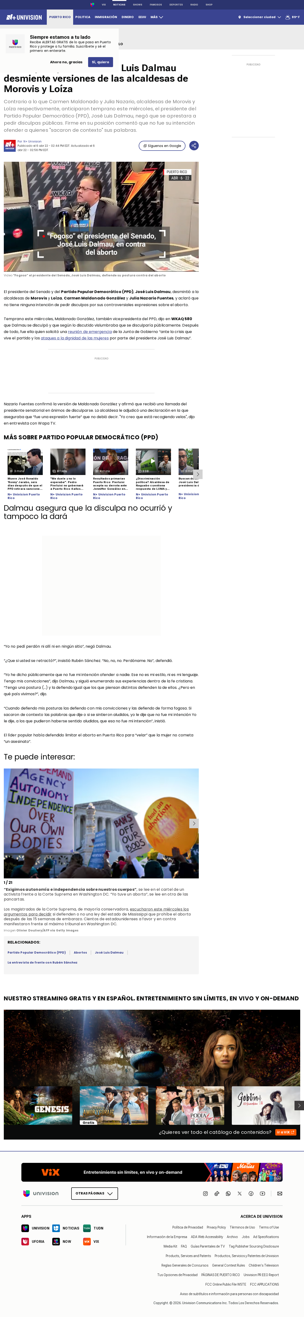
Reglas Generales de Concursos (185, 1265)
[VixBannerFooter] (152, 1172)
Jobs (245, 1237)
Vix (104, 4)
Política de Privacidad (187, 1227)
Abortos (80, 952)
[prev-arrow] (4, 823)
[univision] (23, 17)
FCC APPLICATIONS (264, 1284)
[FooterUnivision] (40, 1193)
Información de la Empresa (167, 1237)
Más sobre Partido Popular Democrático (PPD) (81, 437)
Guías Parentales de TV (208, 1246)
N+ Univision (33, 141)
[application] (101, 217)
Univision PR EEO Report (261, 1275)
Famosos (156, 4)
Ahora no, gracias (66, 62)
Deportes (176, 4)
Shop (209, 4)
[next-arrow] (198, 474)
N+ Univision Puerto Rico (24, 496)
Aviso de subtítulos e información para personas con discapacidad (229, 1294)
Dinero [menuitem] (128, 17)
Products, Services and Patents (188, 1256)
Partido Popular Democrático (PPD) (37, 952)
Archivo (232, 1237)
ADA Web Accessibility (207, 1237)
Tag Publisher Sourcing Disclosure (254, 1246)
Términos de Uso (242, 1227)
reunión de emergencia (90, 331)
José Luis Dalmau (109, 952)
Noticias (119, 4)
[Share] (194, 145)
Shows (137, 4)
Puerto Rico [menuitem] (60, 17)
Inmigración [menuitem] (106, 17)
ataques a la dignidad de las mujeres (75, 338)
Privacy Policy (216, 1227)
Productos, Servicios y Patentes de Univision (247, 1256)
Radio (194, 4)
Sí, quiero (100, 62)
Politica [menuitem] (82, 17)
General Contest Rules (228, 1265)
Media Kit (170, 1246)
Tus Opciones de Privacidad (177, 1275)
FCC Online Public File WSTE (225, 1284)
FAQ (184, 1246)
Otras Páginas (90, 1193)
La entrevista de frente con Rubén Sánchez (42, 962)
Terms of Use (269, 1227)
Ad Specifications (266, 1237)
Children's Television (264, 1265)
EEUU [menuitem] (142, 17)
